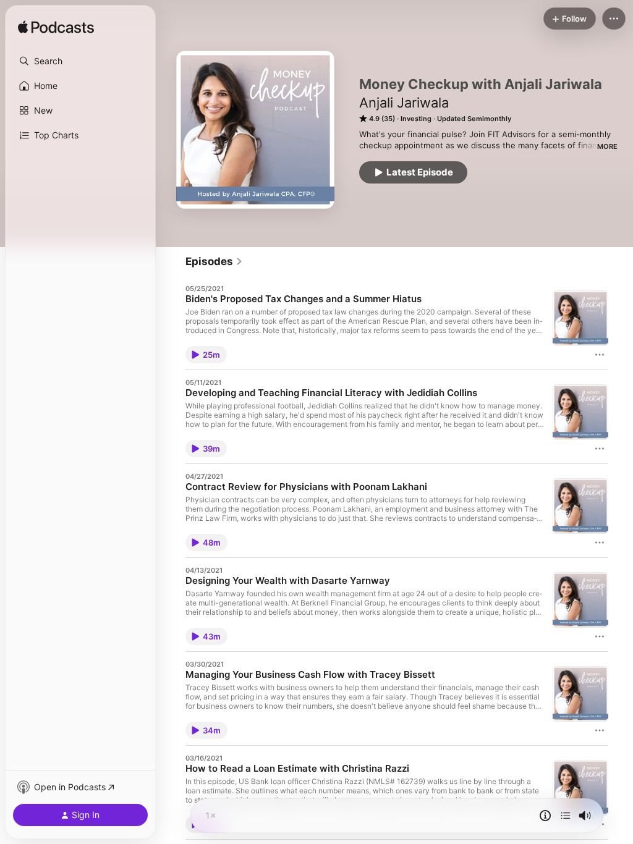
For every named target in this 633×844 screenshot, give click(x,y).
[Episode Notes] (545, 815)
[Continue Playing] (565, 815)
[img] (56, 28)
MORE (607, 146)
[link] (214, 261)
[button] (80, 61)
